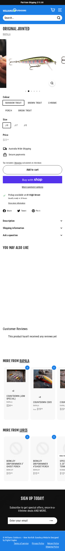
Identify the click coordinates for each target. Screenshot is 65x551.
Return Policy (53, 543)
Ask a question (10, 235)
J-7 (15, 125)
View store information (16, 203)
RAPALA (6, 34)
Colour (6, 97)
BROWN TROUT (35, 102)
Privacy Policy (38, 543)
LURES (24, 430)
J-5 (25, 125)
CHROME (52, 102)
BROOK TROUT (25, 110)
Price (5, 134)
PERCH (8, 110)
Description (9, 220)
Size (5, 119)
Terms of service (21, 543)
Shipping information (13, 228)
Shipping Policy (52, 546)
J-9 (6, 125)
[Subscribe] (51, 520)
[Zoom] (52, 83)
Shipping (18, 163)
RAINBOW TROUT (13, 102)
